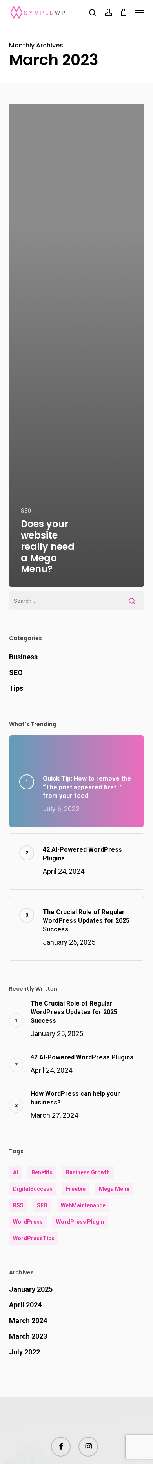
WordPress (28, 1222)
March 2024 (28, 1320)
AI (15, 1172)
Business (23, 657)
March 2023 (28, 1336)
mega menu (114, 1189)
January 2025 (31, 1289)
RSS (18, 1205)
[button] (139, 12)
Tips (16, 688)
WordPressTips (34, 1238)
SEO (26, 510)
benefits (42, 1172)
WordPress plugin (80, 1222)
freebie (76, 1189)
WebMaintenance (83, 1205)
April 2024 (25, 1305)
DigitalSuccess (33, 1189)
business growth (88, 1172)
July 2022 (24, 1352)
